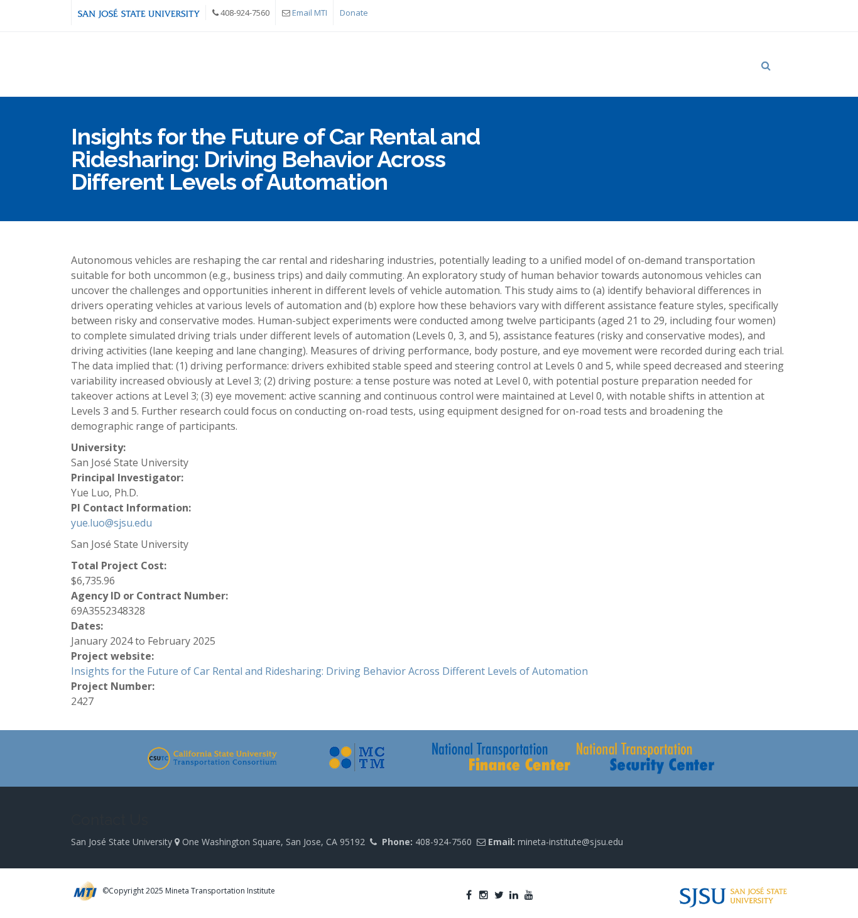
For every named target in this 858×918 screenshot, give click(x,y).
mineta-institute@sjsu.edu (570, 842)
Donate (354, 12)
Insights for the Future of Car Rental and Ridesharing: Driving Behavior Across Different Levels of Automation (329, 671)
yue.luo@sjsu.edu (111, 523)
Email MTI (309, 12)
